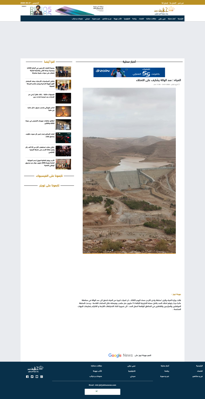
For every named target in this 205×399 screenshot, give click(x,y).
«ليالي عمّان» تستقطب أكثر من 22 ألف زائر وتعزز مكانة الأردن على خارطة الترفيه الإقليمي (40, 149)
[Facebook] (27, 376)
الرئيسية (180, 18)
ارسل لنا (165, 2)
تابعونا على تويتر (49, 184)
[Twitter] (32, 376)
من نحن (181, 2)
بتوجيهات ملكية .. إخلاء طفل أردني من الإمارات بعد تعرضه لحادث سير (41, 95)
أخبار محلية (171, 18)
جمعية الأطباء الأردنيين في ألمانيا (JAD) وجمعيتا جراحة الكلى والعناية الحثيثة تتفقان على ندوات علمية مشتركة (40, 70)
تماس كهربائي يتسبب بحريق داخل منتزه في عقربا (41, 108)
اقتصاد (141, 18)
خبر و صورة (96, 18)
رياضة (134, 18)
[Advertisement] (102, 40)
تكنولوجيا (127, 18)
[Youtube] (37, 376)
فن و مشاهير (106, 18)
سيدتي (87, 18)
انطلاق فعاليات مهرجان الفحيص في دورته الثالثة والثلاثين (40, 121)
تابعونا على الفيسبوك (49, 175)
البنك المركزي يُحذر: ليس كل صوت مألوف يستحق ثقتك (40, 135)
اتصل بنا (173, 2)
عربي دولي (162, 18)
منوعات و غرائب (77, 18)
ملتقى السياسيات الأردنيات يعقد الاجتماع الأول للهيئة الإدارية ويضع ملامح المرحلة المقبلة (40, 83)
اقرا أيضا (49, 61)
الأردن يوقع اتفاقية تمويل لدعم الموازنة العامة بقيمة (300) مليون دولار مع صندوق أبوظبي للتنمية (39, 163)
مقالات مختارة (151, 18)
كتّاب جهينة (118, 18)
